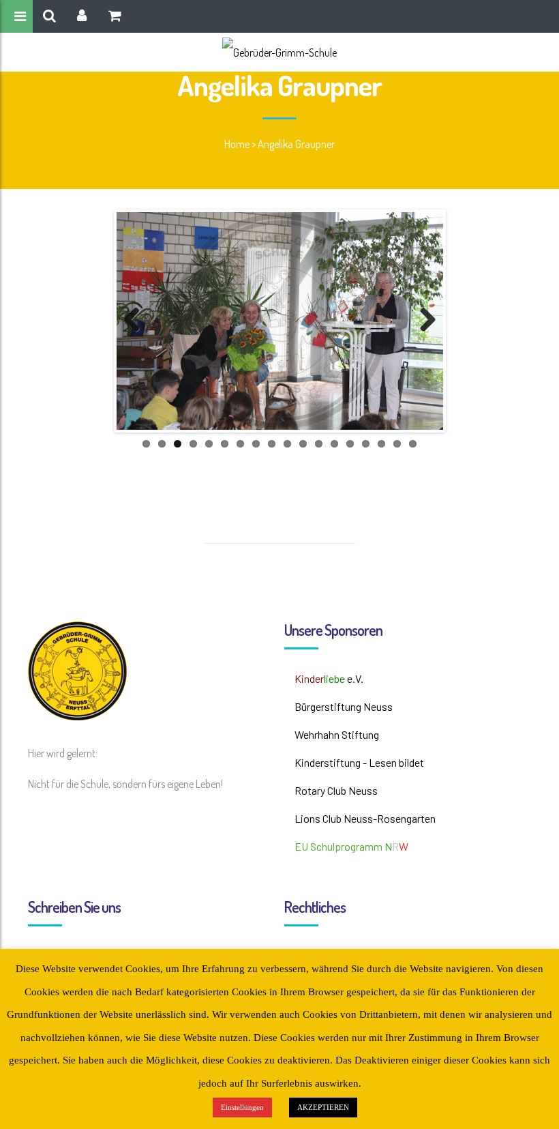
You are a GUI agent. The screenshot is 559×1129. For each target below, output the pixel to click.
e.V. (328, 678)
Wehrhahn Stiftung (336, 734)
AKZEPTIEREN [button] (323, 1107)
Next (422, 320)
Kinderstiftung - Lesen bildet (359, 762)
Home (237, 144)
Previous (137, 320)
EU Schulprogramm (351, 846)
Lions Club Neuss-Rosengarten (365, 818)
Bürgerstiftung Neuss (343, 706)
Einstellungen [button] (242, 1107)
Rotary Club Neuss (336, 790)
